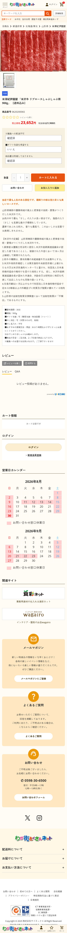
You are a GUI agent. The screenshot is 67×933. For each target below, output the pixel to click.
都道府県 (17, 26)
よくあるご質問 (33, 736)
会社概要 (58, 891)
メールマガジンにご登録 (33, 678)
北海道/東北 (32, 26)
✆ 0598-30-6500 (33, 780)
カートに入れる (48, 177)
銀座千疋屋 (36, 19)
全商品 (5, 26)
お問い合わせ (17, 187)
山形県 (44, 26)
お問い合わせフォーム (33, 797)
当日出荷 (26, 19)
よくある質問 (43, 891)
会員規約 (34, 899)
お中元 (17, 19)
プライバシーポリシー (18, 895)
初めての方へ (26, 891)
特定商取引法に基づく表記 (46, 895)
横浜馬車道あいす (51, 19)
